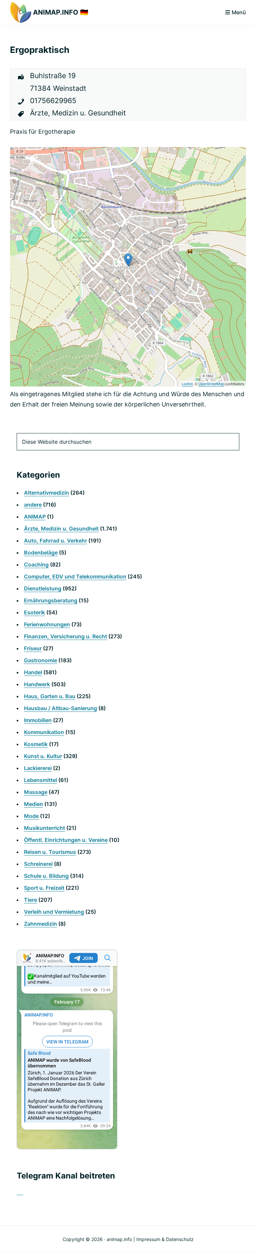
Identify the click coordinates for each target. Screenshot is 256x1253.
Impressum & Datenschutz (165, 1239)
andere (33, 504)
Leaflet (187, 383)
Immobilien (38, 720)
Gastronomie (40, 660)
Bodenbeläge (41, 552)
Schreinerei (38, 864)
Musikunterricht (44, 828)
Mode (31, 816)
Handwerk (37, 684)
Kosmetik (36, 744)
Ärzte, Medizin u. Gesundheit (61, 528)
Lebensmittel (40, 780)
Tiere (30, 899)
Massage (35, 792)
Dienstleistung (42, 588)
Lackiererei (38, 768)
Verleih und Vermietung (54, 911)
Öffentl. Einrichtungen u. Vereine (66, 840)
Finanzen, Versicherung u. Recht (65, 636)
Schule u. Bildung (46, 875)
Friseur (33, 648)
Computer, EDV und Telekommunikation (75, 576)
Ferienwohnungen (47, 624)
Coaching (36, 564)
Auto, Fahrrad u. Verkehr (55, 540)
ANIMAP (35, 516)
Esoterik (34, 612)
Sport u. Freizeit (44, 887)
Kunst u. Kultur (43, 756)
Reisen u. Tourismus (50, 852)
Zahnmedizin (40, 923)
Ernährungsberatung (50, 600)
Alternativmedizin (46, 492)
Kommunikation (44, 732)
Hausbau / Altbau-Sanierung (60, 708)
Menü (239, 12)
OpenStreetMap (211, 383)
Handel (33, 672)
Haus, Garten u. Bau (49, 696)
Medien (33, 804)
